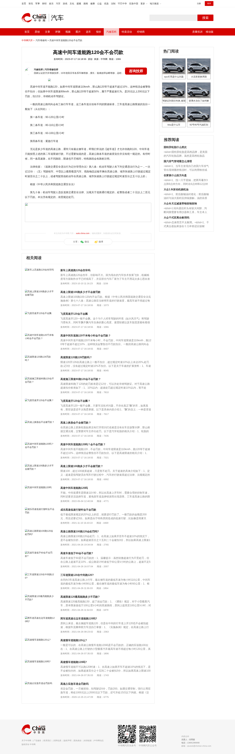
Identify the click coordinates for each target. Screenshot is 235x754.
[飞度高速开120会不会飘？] (40, 400)
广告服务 (37, 740)
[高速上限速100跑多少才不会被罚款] (40, 291)
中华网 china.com (35, 18)
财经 (44, 3)
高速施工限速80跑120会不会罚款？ (80, 379)
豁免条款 (78, 740)
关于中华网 (26, 740)
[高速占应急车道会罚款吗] (40, 683)
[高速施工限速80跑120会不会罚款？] (40, 378)
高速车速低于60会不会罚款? (76, 553)
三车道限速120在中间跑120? (77, 575)
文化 (72, 3)
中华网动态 (99, 740)
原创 (37, 31)
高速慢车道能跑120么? (73, 640)
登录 (209, 3)
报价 (98, 31)
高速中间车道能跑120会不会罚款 (65, 40)
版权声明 (67, 740)
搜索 (205, 18)
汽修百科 (111, 31)
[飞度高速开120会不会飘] (40, 313)
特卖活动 (127, 31)
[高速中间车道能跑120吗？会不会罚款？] (40, 444)
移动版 (209, 31)
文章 (47, 31)
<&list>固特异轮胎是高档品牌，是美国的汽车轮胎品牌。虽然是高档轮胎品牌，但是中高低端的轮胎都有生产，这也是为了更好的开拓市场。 (185, 154)
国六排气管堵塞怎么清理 (178, 161)
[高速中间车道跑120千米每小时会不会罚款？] (40, 335)
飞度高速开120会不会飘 (74, 313)
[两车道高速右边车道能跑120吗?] (40, 618)
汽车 (58, 3)
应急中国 (133, 3)
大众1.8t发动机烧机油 (176, 189)
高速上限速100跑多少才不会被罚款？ (81, 466)
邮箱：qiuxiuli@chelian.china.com (196, 746)
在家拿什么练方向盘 (175, 175)
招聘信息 (57, 740)
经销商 (141, 31)
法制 (113, 3)
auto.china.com (82, 233)
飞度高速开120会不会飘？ (75, 400)
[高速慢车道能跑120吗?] (40, 661)
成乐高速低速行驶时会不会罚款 (78, 509)
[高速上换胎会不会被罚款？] (40, 422)
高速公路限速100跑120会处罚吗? (79, 531)
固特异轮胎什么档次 (175, 147)
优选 (106, 3)
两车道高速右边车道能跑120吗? (78, 618)
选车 (88, 31)
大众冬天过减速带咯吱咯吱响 (180, 203)
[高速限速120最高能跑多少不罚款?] (40, 596)
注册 (199, 3)
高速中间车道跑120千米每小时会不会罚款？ (85, 335)
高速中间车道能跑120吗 (74, 488)
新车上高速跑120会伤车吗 (75, 270)
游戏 (65, 3)
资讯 (30, 3)
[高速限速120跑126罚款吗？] (40, 356)
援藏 (79, 3)
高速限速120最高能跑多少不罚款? (80, 596)
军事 (37, 3)
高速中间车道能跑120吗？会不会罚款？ (83, 444)
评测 (57, 31)
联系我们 (47, 740)
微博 (101, 241)
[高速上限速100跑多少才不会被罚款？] (40, 465)
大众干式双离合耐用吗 (176, 217)
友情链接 (88, 740)
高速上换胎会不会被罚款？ (75, 422)
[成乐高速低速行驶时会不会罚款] (40, 509)
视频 (67, 31)
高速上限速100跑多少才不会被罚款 (80, 292)
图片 (78, 31)
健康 (92, 3)
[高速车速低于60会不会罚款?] (40, 552)
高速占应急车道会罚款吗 (74, 683)
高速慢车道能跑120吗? (73, 662)
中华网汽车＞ (28, 40)
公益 (99, 3)
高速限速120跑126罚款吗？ (76, 357)
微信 (87, 241)
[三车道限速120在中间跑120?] (40, 574)
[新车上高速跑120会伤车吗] (40, 269)
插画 (85, 3)
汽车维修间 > (42, 40)
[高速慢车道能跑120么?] (40, 639)
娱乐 (51, 3)
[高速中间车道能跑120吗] (40, 487)
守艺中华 (122, 3)
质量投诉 (197, 31)
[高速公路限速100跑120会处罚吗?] (40, 531)
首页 (24, 3)
